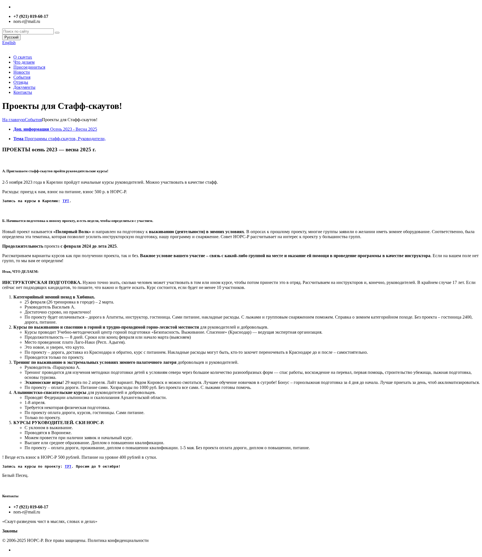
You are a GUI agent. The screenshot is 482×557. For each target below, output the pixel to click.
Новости (21, 72)
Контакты (22, 92)
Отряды (20, 82)
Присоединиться (29, 67)
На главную (13, 119)
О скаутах (22, 57)
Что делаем (24, 62)
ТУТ (65, 201)
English (9, 42)
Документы (24, 87)
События (21, 77)
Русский (11, 37)
